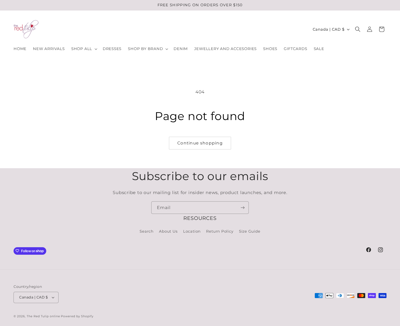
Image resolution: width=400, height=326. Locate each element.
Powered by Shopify (77, 316)
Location (192, 231)
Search (147, 231)
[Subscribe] (243, 207)
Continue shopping (200, 142)
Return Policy (219, 231)
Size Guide (249, 231)
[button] (83, 49)
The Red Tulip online (43, 316)
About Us (168, 231)
